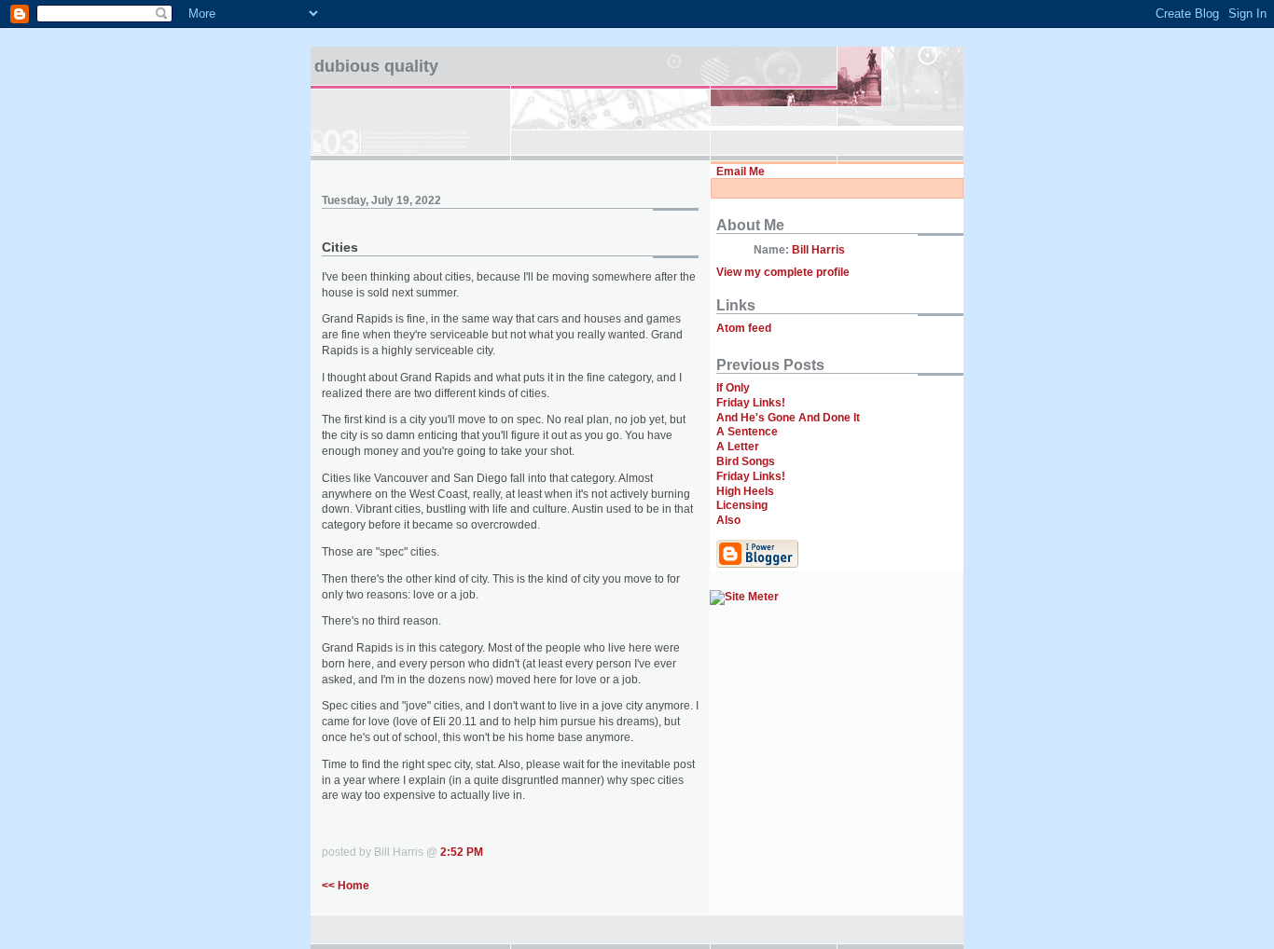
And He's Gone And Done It (788, 417)
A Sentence (747, 431)
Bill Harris (818, 249)
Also (728, 520)
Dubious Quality (376, 66)
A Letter (737, 446)
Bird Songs (745, 461)
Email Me (740, 171)
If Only (733, 387)
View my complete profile (783, 272)
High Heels (745, 491)
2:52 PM (461, 852)
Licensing (742, 505)
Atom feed (743, 328)
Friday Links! (750, 402)
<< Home (345, 885)
